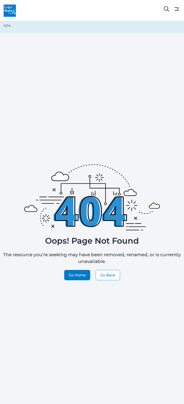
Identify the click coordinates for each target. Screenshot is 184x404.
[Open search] (166, 9)
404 (7, 25)
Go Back (107, 275)
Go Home (77, 275)
